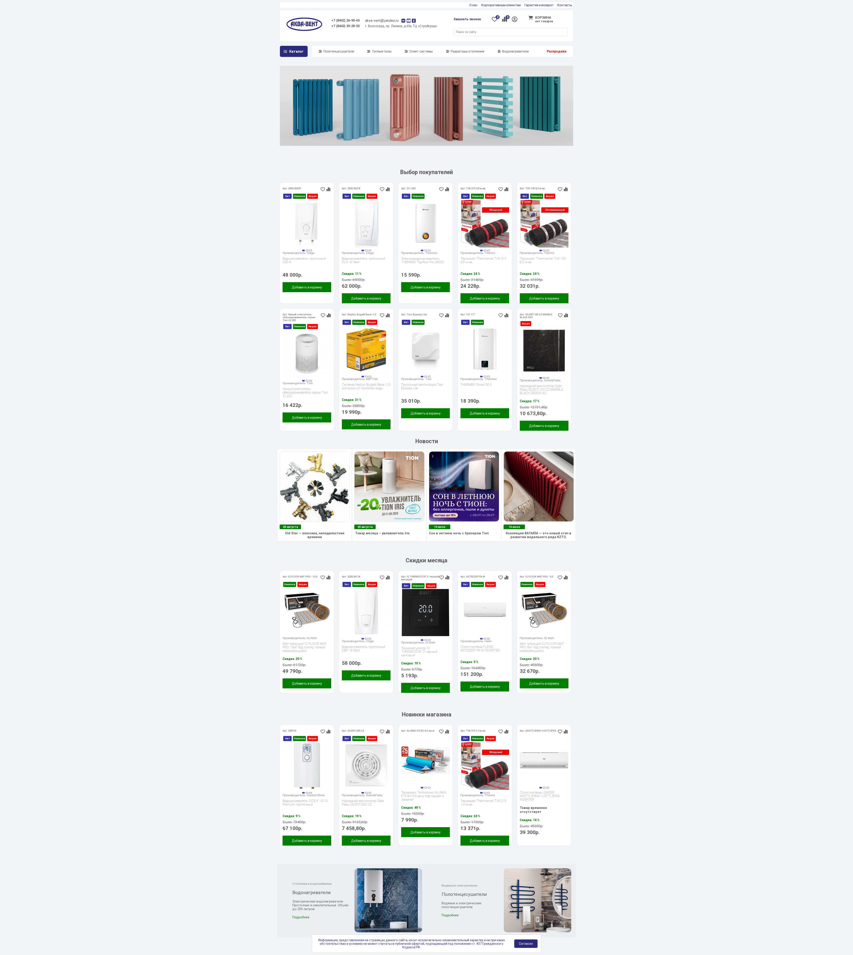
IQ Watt (312, 638)
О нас (473, 5)
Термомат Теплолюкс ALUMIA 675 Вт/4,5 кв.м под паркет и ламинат (423, 796)
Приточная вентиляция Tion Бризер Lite (422, 386)
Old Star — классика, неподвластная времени (314, 535)
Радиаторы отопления (467, 51)
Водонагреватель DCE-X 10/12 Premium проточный (305, 802)
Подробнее (300, 917)
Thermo (490, 253)
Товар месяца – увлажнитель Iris (382, 533)
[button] (303, 250)
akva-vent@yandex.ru (382, 20)
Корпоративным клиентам (501, 5)
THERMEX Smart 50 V (476, 385)
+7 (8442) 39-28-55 (345, 26)
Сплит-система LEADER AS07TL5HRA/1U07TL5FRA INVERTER (540, 796)
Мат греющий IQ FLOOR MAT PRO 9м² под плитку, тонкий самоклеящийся (542, 647)
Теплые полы (381, 51)
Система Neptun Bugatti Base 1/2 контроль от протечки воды (366, 386)
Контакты (564, 5)
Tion (310, 383)
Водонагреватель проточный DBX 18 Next (363, 648)
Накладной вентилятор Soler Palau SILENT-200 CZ (363, 802)
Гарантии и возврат (539, 5)
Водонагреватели (515, 51)
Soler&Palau (552, 380)
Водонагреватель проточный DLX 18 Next (363, 260)
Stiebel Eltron (316, 795)
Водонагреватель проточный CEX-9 (304, 260)
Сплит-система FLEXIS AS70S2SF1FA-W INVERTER (480, 648)
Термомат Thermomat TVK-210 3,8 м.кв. (483, 260)
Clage (311, 253)
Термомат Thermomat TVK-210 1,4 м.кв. (483, 802)
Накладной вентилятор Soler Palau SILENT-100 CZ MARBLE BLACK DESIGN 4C (541, 389)
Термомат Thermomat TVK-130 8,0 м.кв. (543, 260)
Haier (488, 641)
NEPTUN (372, 379)
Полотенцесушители (338, 51)
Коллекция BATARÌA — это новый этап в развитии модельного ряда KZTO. (538, 535)
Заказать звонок (467, 19)
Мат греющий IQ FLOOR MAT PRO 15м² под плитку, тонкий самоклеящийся (305, 647)
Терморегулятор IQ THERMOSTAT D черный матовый (419, 651)
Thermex (431, 253)
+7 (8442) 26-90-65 (345, 20)
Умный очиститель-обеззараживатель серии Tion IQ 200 (305, 392)
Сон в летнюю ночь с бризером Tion (459, 533)
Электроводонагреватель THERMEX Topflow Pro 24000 (422, 260)
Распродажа (556, 51)
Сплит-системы (421, 51)
